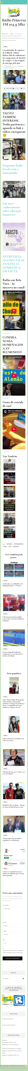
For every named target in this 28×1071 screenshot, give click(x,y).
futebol (9, 544)
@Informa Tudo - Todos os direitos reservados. (13, 1068)
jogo (5, 546)
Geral (5, 46)
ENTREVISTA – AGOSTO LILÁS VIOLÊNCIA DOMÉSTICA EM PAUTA (13, 264)
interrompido (18, 544)
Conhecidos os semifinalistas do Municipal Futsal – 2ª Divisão (13, 585)
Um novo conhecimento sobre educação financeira (12, 209)
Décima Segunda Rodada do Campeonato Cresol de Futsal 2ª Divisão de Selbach (13, 654)
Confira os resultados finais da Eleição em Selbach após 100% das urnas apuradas (13, 873)
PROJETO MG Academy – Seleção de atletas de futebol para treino (14, 806)
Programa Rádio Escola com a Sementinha (13, 169)
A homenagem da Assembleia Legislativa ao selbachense (12, 839)
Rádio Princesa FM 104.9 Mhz (14, 22)
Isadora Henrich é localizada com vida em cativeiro (13, 739)
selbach (16, 546)
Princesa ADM (8, 66)
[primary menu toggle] (3, 2)
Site (4, 940)
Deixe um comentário (9, 68)
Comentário (6, 905)
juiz (10, 546)
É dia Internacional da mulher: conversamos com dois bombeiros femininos (13, 619)
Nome (5, 922)
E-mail (5, 931)
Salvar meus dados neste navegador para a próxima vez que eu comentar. (13, 952)
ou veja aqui (6, 333)
